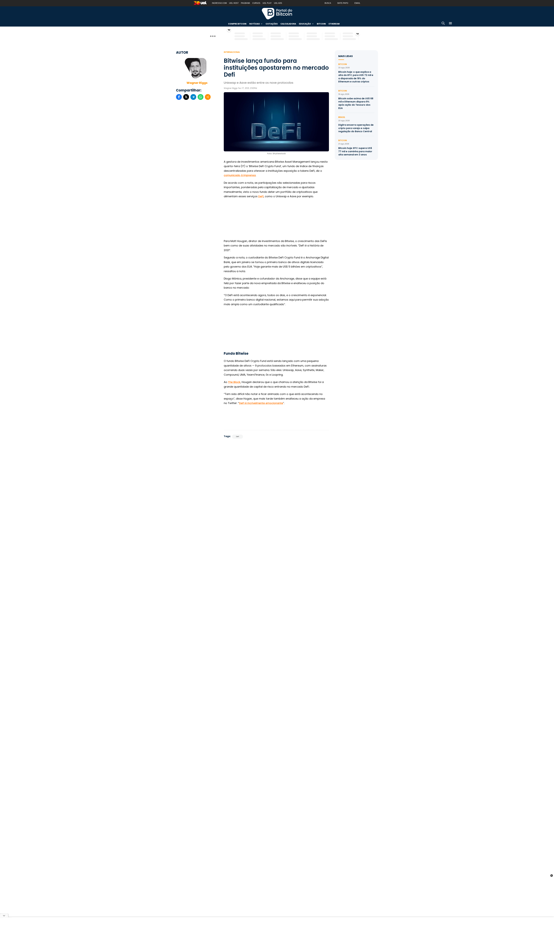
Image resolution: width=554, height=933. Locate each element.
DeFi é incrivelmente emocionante (261, 403)
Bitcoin (321, 23)
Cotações (272, 23)
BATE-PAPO (342, 3)
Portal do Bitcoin (277, 13)
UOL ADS (278, 3)
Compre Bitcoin (237, 23)
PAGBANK (245, 3)
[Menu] (450, 23)
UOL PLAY (267, 3)
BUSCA (328, 3)
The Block (234, 382)
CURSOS (256, 3)
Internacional (232, 52)
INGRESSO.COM (219, 3)
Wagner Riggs (197, 83)
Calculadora (288, 23)
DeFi (261, 196)
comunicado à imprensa (240, 175)
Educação (305, 23)
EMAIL (357, 3)
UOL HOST (234, 3)
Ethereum (334, 23)
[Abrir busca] (443, 23)
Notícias (254, 23)
